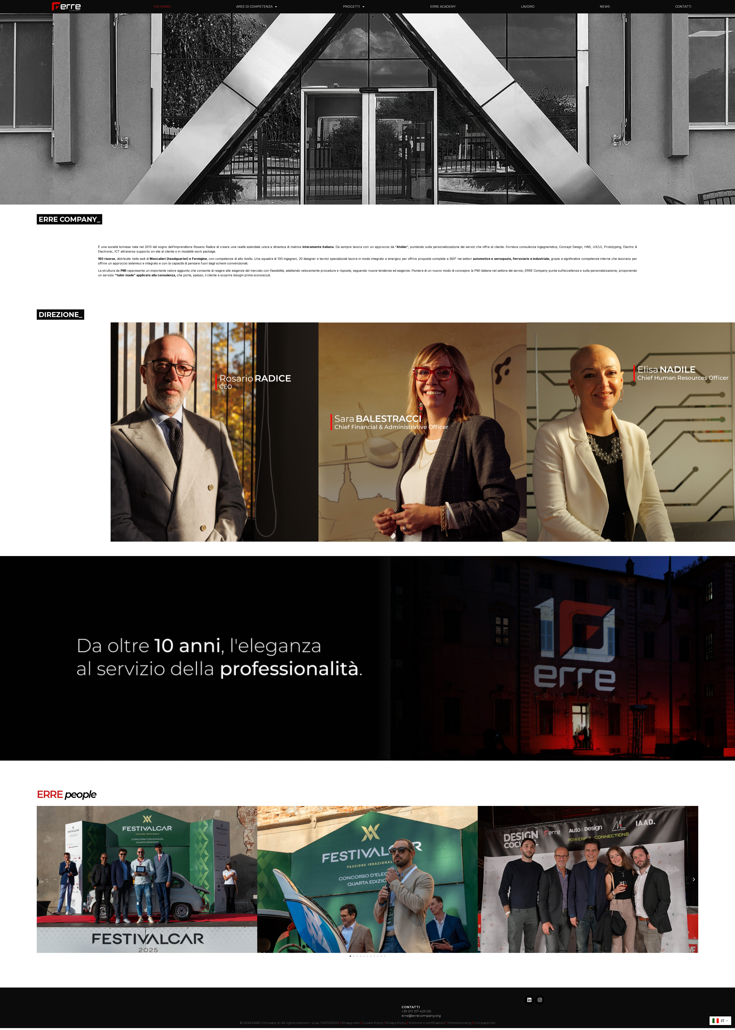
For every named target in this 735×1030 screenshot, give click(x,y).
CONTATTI (683, 6)
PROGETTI (351, 6)
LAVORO (527, 6)
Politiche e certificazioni (427, 1023)
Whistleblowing (459, 1023)
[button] (114, 432)
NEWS (605, 6)
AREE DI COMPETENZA (254, 6)
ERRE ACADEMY (443, 6)
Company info (484, 1023)
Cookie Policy (372, 1023)
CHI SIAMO (162, 6)
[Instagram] (540, 1000)
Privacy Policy (395, 1023)
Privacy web (351, 1023)
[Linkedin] (529, 1000)
